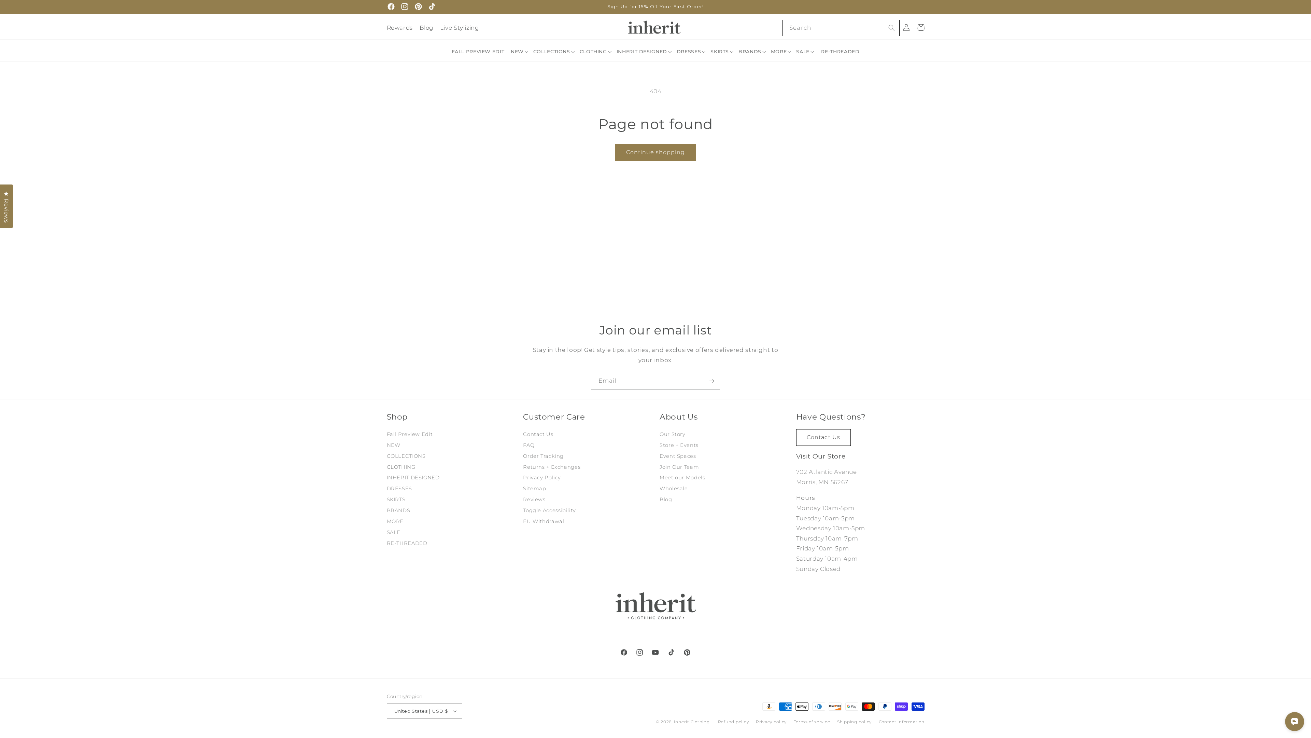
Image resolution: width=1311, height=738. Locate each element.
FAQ (528, 445)
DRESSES (399, 489)
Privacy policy (771, 722)
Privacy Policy (542, 478)
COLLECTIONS (406, 456)
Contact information (902, 722)
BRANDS (398, 510)
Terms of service (812, 722)
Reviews (534, 499)
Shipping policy (854, 722)
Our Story (673, 434)
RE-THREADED (407, 543)
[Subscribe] (712, 381)
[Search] (891, 28)
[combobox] (840, 28)
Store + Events (679, 445)
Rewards (400, 27)
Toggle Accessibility (549, 510)
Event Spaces (678, 456)
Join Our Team (679, 467)
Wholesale (674, 489)
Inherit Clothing (692, 722)
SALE (394, 532)
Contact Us (538, 434)
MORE (395, 521)
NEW (393, 445)
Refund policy (733, 722)
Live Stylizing (459, 27)
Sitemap (534, 489)
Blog (427, 27)
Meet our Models (682, 478)
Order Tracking (543, 456)
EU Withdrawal (543, 521)
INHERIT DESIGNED (413, 478)
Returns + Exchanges (551, 467)
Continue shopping (655, 152)
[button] (520, 51)
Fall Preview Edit (410, 434)
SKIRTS (396, 499)
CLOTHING (401, 467)
